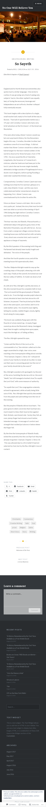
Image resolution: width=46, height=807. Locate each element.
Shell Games (24, 74)
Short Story (15, 532)
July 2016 (10, 770)
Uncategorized (19, 59)
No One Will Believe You (17, 7)
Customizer (11, 736)
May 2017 (10, 756)
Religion (22, 527)
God (33, 523)
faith (27, 523)
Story (25, 532)
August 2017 (11, 752)
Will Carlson (19, 69)
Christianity (16, 519)
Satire (31, 527)
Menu (39, 3)
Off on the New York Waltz (16, 693)
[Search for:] (23, 707)
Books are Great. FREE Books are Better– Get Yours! (21, 656)
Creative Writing (16, 523)
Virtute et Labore (13, 680)
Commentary (28, 519)
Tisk (8, 686)
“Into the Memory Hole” (15, 673)
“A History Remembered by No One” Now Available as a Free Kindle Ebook (21, 637)
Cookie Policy (8, 798)
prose (14, 527)
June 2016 (10, 774)
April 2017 (10, 761)
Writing (30, 59)
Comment (34, 610)
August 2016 (11, 765)
